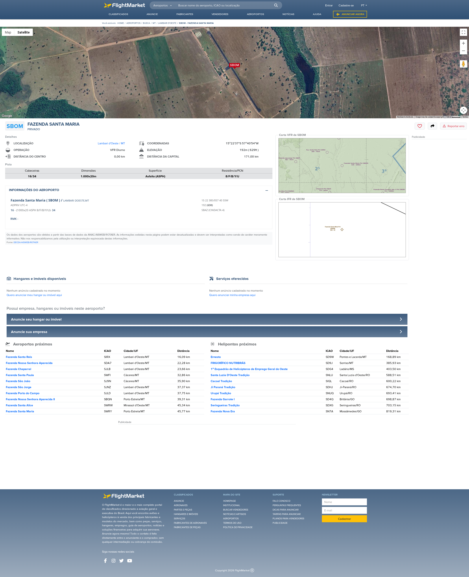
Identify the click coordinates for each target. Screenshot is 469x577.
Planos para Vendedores (288, 518)
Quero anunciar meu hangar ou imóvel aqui (34, 295)
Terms (465, 117)
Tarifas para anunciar (287, 514)
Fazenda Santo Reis (19, 356)
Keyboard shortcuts (405, 117)
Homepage (229, 501)
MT (154, 23)
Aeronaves (181, 505)
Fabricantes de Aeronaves (190, 522)
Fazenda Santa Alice (19, 405)
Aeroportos (133, 23)
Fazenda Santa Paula (20, 375)
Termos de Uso (232, 522)
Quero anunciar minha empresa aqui (232, 295)
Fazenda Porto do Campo (22, 393)
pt (362, 5)
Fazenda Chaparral (18, 369)
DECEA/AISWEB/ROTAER (26, 242)
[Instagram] (113, 560)
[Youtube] (129, 560)
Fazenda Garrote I (222, 399)
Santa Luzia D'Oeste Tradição (230, 375)
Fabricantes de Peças (187, 527)
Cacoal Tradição (221, 381)
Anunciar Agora (353, 14)
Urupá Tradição (221, 393)
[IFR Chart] (342, 229)
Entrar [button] (329, 5)
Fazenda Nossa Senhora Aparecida (29, 363)
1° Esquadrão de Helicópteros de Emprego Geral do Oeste (249, 369)
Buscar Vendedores (235, 509)
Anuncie (179, 501)
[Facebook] (105, 560)
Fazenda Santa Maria (20, 411)
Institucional (231, 505)
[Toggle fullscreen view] (463, 32)
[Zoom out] (463, 50)
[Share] (432, 126)
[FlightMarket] (124, 5)
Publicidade (280, 522)
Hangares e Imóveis (186, 514)
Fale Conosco (281, 501)
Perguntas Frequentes (287, 505)
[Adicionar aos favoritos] (420, 126)
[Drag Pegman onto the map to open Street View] (463, 64)
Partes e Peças (183, 509)
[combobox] (228, 5)
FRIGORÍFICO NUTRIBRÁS (228, 363)
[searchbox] (228, 5)
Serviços (179, 518)
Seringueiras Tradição (225, 405)
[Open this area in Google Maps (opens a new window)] (7, 116)
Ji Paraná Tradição (223, 387)
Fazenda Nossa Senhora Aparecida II (30, 399)
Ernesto (216, 356)
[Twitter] (121, 560)
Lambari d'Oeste (167, 23)
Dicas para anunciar (286, 509)
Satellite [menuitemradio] (23, 32)
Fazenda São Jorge (18, 387)
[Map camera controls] (463, 110)
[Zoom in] (463, 43)
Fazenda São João (18, 381)
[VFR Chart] (342, 165)
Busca (146, 23)
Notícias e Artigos (234, 514)
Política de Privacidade (237, 527)
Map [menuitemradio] (8, 32)
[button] (276, 5)
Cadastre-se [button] (346, 5)
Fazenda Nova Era (223, 411)
